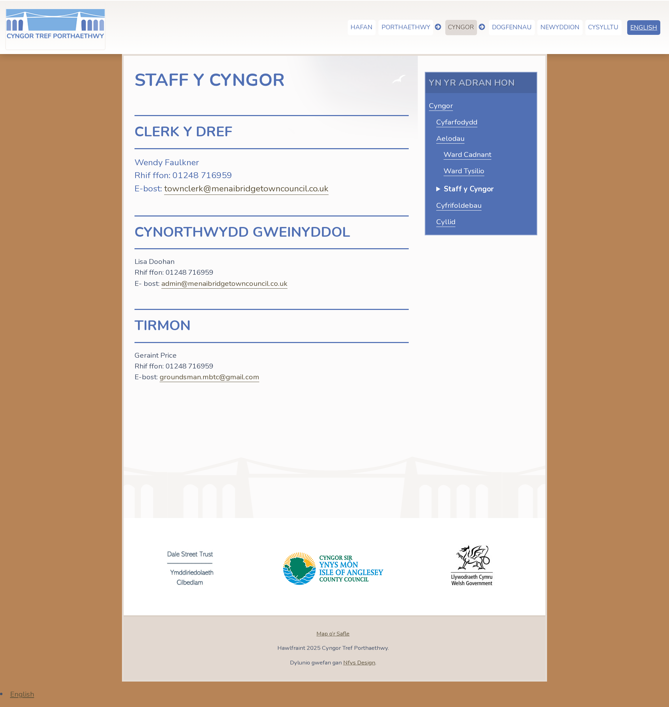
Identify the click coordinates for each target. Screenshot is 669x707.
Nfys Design (359, 663)
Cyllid (445, 222)
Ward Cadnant (467, 154)
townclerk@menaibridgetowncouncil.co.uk (246, 189)
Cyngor (441, 106)
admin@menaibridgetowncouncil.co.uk (224, 283)
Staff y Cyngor (469, 189)
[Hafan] (55, 26)
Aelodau (450, 138)
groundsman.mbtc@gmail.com (209, 377)
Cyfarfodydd (456, 122)
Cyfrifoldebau (459, 205)
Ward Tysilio (464, 171)
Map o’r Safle (332, 634)
